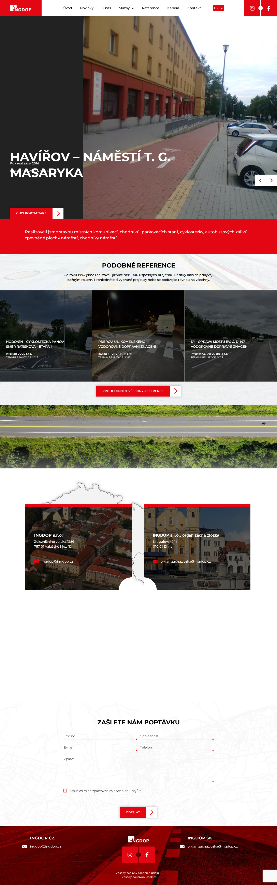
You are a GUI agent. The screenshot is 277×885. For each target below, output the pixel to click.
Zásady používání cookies (139, 877)
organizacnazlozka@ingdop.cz (186, 561)
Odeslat (133, 812)
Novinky (86, 8)
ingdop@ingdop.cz (57, 561)
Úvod (67, 8)
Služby (124, 8)
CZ (216, 8)
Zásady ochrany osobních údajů (137, 872)
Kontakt (194, 8)
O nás (106, 8)
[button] (36, 213)
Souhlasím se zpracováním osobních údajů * (105, 791)
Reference (150, 8)
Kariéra (173, 8)
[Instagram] (252, 8)
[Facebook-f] (269, 8)
